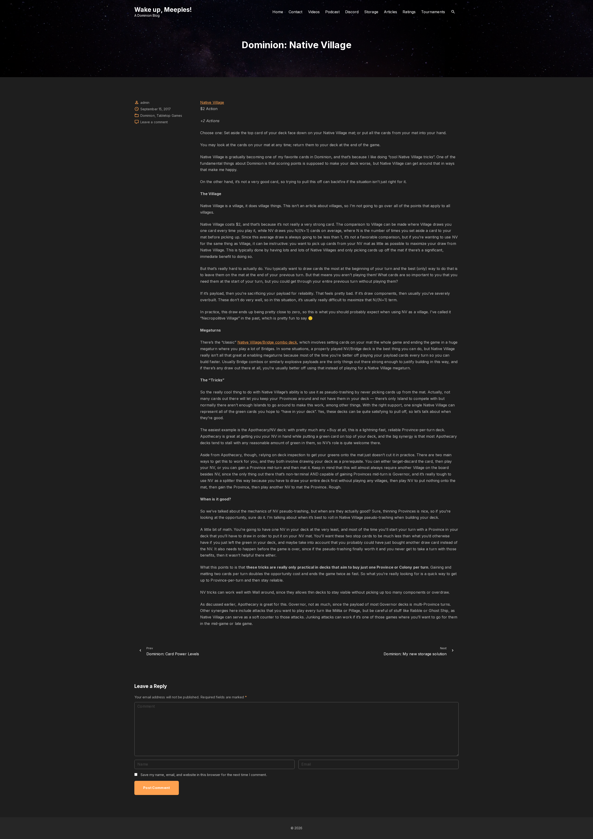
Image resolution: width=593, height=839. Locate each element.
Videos (314, 11)
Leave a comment (154, 122)
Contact (296, 11)
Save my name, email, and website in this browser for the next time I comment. (204, 775)
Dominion (147, 115)
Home (277, 11)
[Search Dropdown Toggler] (453, 12)
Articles (390, 11)
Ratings (409, 11)
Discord (352, 11)
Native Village (212, 102)
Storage (371, 11)
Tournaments (433, 11)
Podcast (332, 11)
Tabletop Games (169, 115)
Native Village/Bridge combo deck (267, 342)
